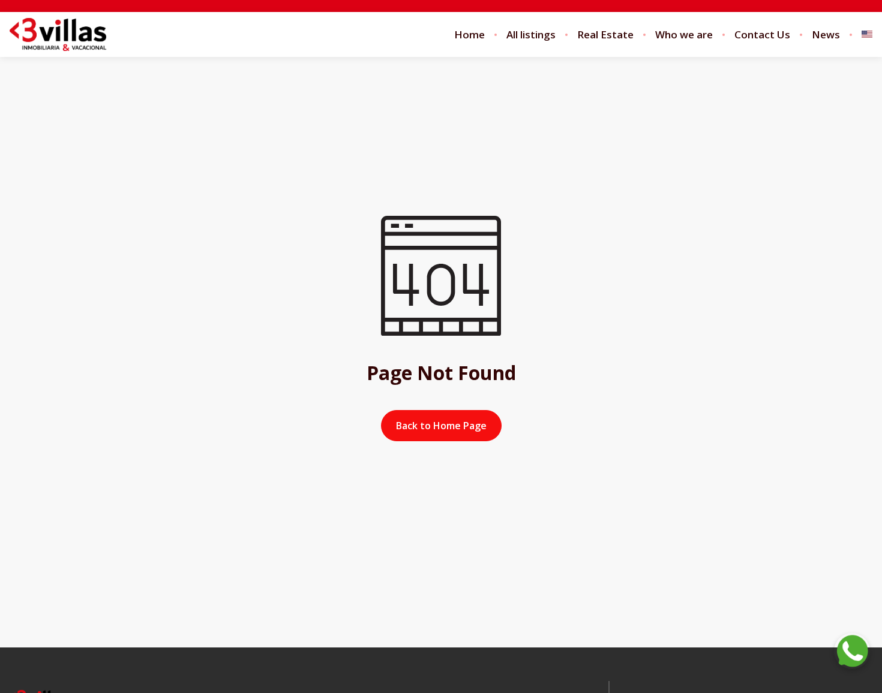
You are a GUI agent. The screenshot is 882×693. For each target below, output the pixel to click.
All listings (531, 35)
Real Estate (605, 35)
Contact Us (762, 35)
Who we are (684, 35)
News (826, 35)
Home (469, 35)
